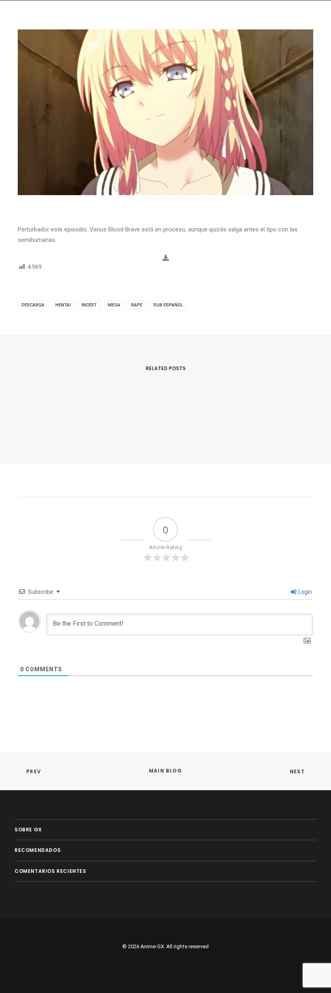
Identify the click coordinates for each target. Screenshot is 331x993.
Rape (136, 305)
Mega (114, 305)
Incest (89, 305)
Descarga (32, 305)
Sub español (168, 305)
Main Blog (165, 770)
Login (304, 592)
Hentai (63, 305)
